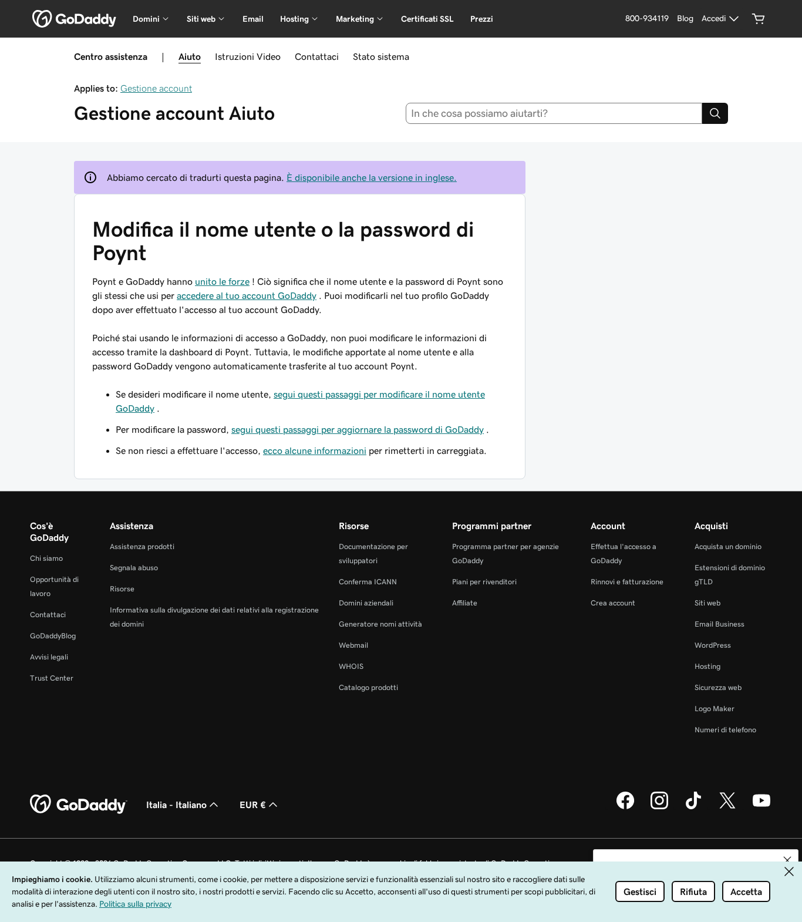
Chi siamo (46, 558)
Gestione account (156, 88)
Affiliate (464, 603)
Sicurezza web (718, 687)
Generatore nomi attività (380, 624)
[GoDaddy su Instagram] (659, 807)
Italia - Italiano (176, 804)
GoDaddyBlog (53, 636)
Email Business (719, 624)
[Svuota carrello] (758, 19)
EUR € (253, 804)
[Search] (715, 113)
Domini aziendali (366, 603)
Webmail (353, 645)
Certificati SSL (427, 19)
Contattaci (317, 56)
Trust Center (51, 678)
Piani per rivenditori (484, 581)
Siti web (707, 603)
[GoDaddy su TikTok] (693, 807)
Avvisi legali (49, 657)
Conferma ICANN (368, 581)
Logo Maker (714, 708)
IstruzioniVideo (248, 56)
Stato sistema (381, 56)
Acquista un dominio (728, 546)
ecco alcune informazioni (314, 450)
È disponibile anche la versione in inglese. (372, 177)
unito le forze (222, 281)
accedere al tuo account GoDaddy (246, 295)
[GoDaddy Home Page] (78, 805)
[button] (787, 860)
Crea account (613, 603)
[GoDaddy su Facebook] (625, 807)
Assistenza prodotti (142, 546)
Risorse (122, 589)
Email (253, 19)
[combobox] (554, 113)
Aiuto (189, 56)
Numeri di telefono (725, 729)
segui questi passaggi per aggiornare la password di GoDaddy (357, 429)
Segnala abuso (134, 567)
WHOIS (351, 666)
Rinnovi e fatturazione (627, 581)
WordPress (713, 645)
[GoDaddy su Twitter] (727, 807)
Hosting (707, 666)
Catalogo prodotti (368, 687)
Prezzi (481, 19)
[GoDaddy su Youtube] (761, 807)
